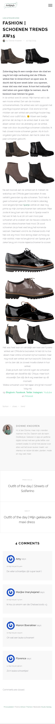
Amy (18, 559)
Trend (23, 406)
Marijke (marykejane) (28, 592)
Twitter (29, 392)
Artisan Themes (26, 707)
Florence (21, 658)
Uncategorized (11, 18)
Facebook (20, 392)
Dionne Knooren (15, 41)
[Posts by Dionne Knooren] (4, 41)
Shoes (14, 406)
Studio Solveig (46, 707)
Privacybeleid (8, 707)
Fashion (6, 406)
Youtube (48, 392)
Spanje (26, 205)
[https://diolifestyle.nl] (18, 459)
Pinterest (29, 396)
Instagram (38, 392)
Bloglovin (10, 392)
